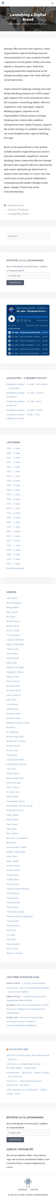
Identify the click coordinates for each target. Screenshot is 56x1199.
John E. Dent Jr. (14, 695)
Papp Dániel (12, 819)
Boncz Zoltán (13, 630)
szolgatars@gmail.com (34, 1163)
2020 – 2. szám (13, 559)
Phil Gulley (12, 828)
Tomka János (13, 897)
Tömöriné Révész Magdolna (20, 916)
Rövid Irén (11, 842)
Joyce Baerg (12, 704)
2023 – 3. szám (13, 499)
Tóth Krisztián (13, 902)
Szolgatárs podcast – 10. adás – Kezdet (25, 409)
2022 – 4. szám (13, 512)
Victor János (12, 948)
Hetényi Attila (13, 685)
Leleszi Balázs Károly (16, 764)
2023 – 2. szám (13, 503)
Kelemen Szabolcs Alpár (18, 722)
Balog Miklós (12, 607)
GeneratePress (41, 1195)
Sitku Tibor (12, 856)
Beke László (12, 612)
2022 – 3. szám (13, 517)
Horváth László (14, 690)
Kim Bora (11, 727)
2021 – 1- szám (14, 545)
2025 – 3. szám (13, 462)
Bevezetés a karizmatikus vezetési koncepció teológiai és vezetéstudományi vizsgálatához (28, 1008)
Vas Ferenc (12, 930)
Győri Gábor (12, 653)
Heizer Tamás (13, 681)
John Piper (12, 699)
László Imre (12, 755)
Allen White (12, 598)
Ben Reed (11, 616)
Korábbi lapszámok (15, 568)
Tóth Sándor (12, 907)
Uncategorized (15, 205)
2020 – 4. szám (13, 549)
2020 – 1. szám (13, 563)
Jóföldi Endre (13, 708)
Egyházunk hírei (18, 1049)
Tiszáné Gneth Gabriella (18, 888)
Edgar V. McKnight (15, 644)
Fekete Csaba (13, 649)
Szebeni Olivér (13, 870)
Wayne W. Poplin (14, 953)
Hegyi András (13, 676)
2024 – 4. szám (13, 480)
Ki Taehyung (12, 732)
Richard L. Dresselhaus (17, 838)
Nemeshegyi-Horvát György (20, 805)
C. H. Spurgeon (13, 635)
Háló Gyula (12, 662)
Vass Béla (11, 939)
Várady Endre (13, 921)
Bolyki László (13, 625)
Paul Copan (12, 824)
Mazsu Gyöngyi (14, 782)
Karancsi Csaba (14, 718)
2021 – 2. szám (13, 540)
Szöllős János (13, 879)
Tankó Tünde (13, 884)
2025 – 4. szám (13, 457)
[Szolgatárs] (2, 3)
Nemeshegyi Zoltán (16, 801)
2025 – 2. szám (13, 466)
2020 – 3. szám (13, 554)
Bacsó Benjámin (14, 602)
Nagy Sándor (13, 796)
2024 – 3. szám (13, 485)
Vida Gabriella (13, 944)
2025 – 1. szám (13, 471)
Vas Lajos (11, 934)
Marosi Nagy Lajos (15, 778)
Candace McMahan (15, 639)
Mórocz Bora (13, 787)
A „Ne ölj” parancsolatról (33, 983)
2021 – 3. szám (13, 536)
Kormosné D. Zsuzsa (16, 741)
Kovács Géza (12, 750)
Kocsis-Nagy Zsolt (15, 736)
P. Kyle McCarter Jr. (16, 810)
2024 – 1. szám (13, 494)
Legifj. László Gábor (16, 759)
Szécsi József (12, 874)
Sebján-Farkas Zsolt (16, 851)
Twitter (34, 1189)
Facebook (22, 1189)
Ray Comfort (12, 833)
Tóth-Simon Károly (16, 911)
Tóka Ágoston (13, 893)
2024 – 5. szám (13, 476)
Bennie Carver (13, 621)
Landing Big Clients (18, 213)
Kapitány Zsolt (14, 713)
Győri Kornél (12, 658)
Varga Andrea (13, 925)
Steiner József (13, 865)
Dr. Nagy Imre (13, 791)
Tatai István (12, 987)
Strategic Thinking (18, 209)
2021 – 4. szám (13, 531)
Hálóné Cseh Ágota (15, 667)
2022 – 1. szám (13, 526)
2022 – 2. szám (13, 522)
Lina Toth (11, 768)
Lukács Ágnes (13, 773)
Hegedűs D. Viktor (15, 672)
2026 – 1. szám (13, 453)
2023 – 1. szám (13, 508)
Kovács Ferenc (13, 745)
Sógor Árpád (12, 861)
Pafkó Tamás (13, 814)
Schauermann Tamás (16, 847)
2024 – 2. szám (13, 489)
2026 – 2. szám (13, 448)
